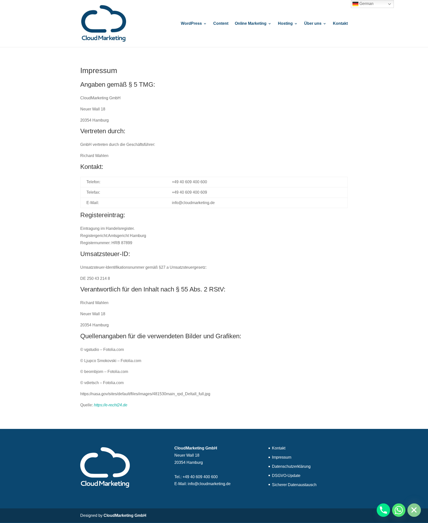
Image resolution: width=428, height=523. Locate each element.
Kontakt (340, 24)
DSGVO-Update (286, 475)
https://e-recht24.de (110, 405)
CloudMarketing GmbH (125, 515)
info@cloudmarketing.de (209, 484)
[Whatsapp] (398, 510)
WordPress (191, 24)
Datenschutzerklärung (291, 466)
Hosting (285, 24)
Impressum (281, 457)
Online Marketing (251, 24)
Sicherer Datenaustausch (294, 485)
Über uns (312, 24)
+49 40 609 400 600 (200, 477)
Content (220, 24)
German (366, 3)
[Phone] (383, 510)
